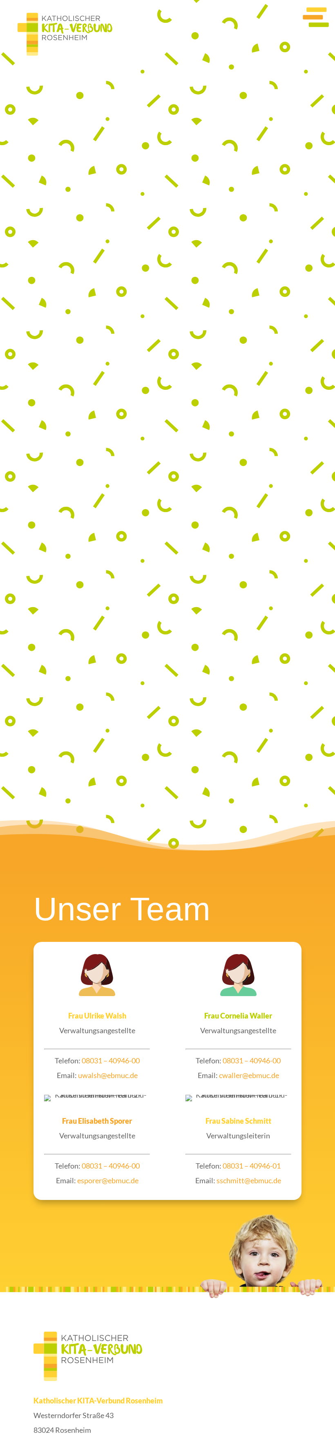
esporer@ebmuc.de (107, 1180)
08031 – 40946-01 (252, 1165)
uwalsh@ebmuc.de (108, 1075)
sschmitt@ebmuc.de (249, 1180)
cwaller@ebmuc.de (249, 1075)
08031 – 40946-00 (111, 1060)
